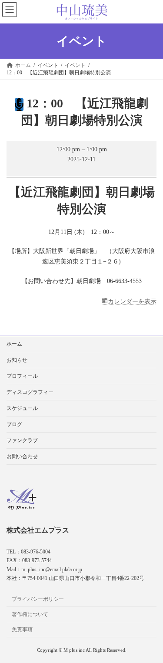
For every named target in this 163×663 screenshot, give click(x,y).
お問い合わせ (22, 456)
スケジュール (22, 408)
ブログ (14, 424)
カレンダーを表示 (132, 301)
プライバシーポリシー (38, 599)
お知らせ (17, 360)
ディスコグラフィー (30, 392)
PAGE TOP (150, 633)
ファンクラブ (22, 440)
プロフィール (22, 376)
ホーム (14, 344)
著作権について (30, 614)
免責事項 (22, 629)
